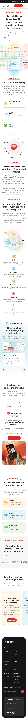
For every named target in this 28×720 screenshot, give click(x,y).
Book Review (11, 620)
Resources (16, 673)
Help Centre (24, 1)
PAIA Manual (16, 703)
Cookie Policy (9, 703)
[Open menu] (25, 5)
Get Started (18, 5)
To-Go (15, 651)
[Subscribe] (22, 691)
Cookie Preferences (17, 708)
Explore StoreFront (14, 438)
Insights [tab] (19, 402)
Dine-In (5, 664)
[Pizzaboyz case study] (23, 562)
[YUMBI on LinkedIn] (13, 713)
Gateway (6, 651)
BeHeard (16, 658)
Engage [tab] (19, 406)
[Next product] (17, 468)
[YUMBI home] (5, 5)
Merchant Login (15, 1)
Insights (16, 654)
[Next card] (24, 370)
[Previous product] (11, 468)
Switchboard (7, 661)
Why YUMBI (6, 673)
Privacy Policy (9, 708)
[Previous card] (4, 370)
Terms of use (17, 699)
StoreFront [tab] (8, 402)
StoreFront (6, 658)
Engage (16, 661)
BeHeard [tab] (8, 406)
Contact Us (16, 682)
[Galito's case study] (13, 562)
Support (16, 679)
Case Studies (7, 676)
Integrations (7, 654)
